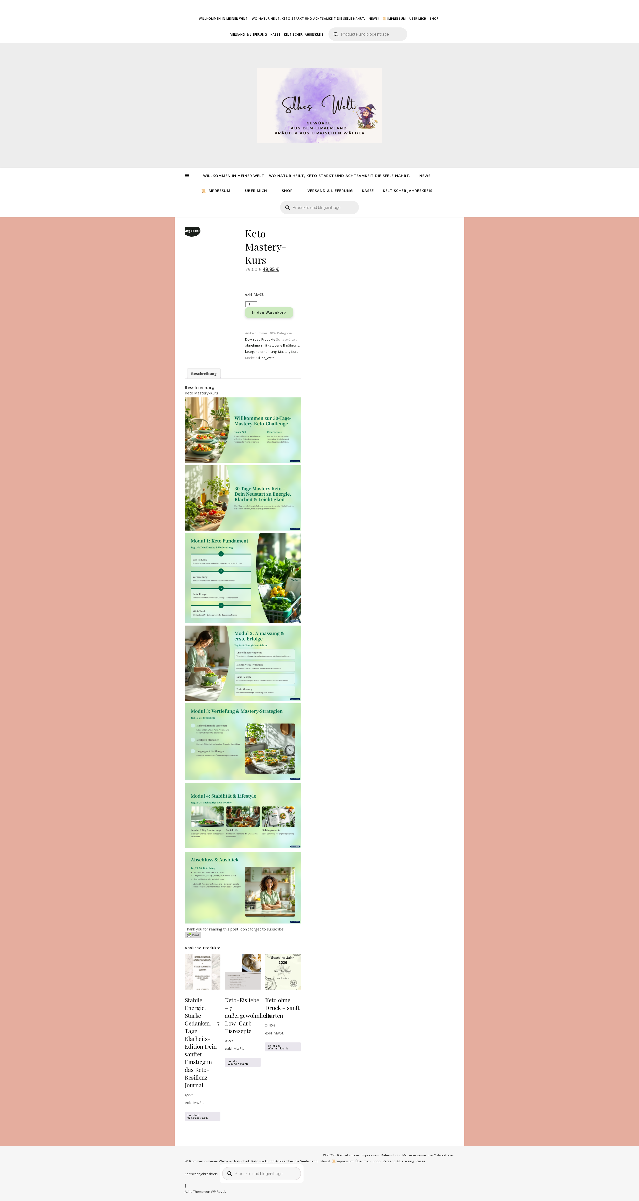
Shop (434, 18)
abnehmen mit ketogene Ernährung (272, 345)
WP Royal (218, 1191)
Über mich (417, 18)
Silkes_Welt (265, 358)
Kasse (276, 34)
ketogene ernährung (261, 351)
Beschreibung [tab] (204, 373)
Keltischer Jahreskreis (304, 34)
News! (374, 18)
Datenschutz (390, 1155)
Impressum (370, 1155)
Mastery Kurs (288, 351)
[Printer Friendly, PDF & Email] (193, 935)
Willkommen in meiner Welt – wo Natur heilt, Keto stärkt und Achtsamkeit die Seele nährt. (282, 18)
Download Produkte (260, 339)
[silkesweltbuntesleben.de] (319, 105)
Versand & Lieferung (248, 34)
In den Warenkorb (269, 312)
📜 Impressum (394, 18)
